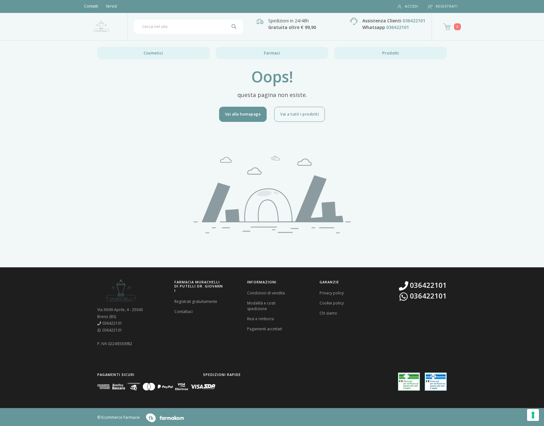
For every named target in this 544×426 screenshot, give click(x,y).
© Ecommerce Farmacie (118, 417)
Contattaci (183, 311)
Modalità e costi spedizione (261, 305)
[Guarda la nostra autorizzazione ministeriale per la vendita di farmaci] (409, 381)
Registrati (447, 6)
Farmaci (272, 53)
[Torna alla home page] (101, 26)
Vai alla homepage (243, 114)
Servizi (111, 6)
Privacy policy (332, 293)
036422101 (414, 21)
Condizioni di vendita (266, 293)
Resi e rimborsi (260, 318)
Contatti (91, 6)
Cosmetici (153, 53)
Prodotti (390, 53)
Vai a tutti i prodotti (299, 114)
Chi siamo (328, 313)
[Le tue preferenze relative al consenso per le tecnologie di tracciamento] (533, 415)
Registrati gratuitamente (195, 301)
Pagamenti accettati (264, 329)
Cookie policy (332, 303)
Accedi (411, 6)
